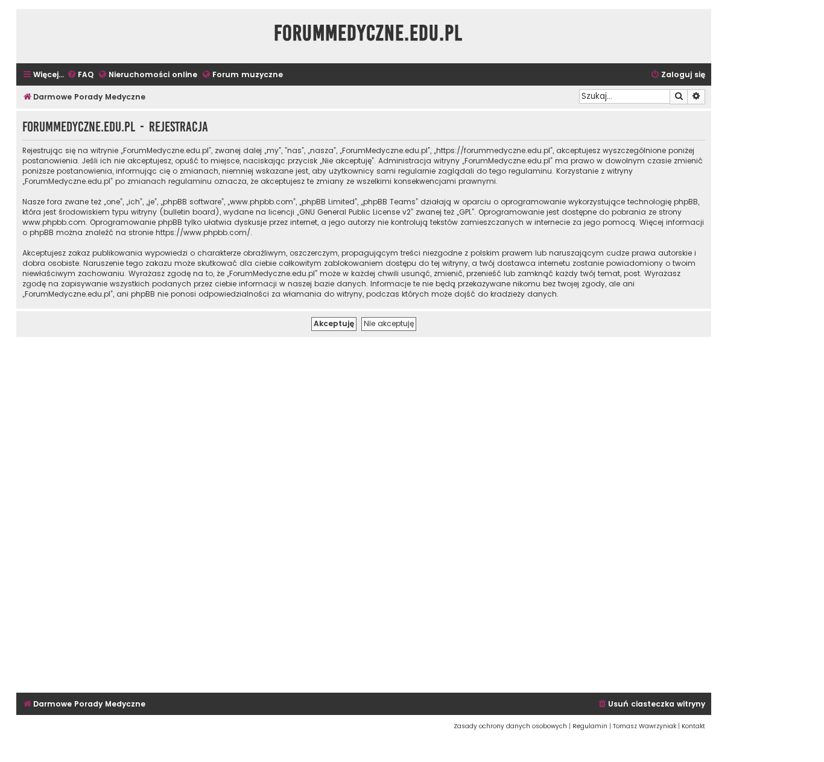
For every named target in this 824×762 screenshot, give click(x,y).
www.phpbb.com (54, 222)
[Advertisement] (363, 513)
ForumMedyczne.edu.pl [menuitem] (368, 33)
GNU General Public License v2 (355, 212)
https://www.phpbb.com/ (203, 232)
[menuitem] (80, 75)
